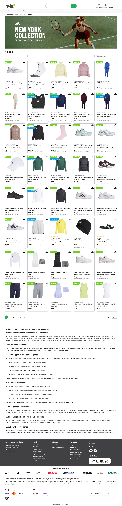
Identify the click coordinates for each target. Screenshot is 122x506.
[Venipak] (45, 494)
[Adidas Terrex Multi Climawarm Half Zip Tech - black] (61, 195)
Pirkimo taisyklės (74, 447)
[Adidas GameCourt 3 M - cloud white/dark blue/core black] (15, 226)
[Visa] (7, 494)
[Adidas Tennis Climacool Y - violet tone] (61, 290)
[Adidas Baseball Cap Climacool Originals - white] (15, 164)
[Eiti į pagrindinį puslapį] (10, 6)
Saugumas (73, 445)
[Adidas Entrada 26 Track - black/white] (38, 132)
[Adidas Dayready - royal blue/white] (107, 69)
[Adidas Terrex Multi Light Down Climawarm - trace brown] (15, 132)
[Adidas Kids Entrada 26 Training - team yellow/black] (61, 226)
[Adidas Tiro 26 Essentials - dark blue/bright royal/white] (107, 101)
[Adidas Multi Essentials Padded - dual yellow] (61, 69)
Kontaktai (54, 445)
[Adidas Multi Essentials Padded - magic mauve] (84, 69)
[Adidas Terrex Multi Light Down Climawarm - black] (84, 164)
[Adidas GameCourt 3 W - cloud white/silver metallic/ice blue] (107, 132)
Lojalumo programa (75, 454)
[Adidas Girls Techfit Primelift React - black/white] (38, 101)
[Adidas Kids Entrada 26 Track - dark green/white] (38, 164)
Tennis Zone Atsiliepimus (58, 447)
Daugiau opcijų (102, 56)
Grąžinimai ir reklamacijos (39, 454)
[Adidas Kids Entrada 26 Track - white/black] (38, 195)
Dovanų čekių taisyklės (76, 452)
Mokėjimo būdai (37, 451)
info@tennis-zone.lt (15, 447)
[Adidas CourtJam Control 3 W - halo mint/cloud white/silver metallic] (84, 132)
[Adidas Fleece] (84, 226)
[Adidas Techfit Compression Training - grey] (38, 290)
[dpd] (35, 494)
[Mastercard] (14, 494)
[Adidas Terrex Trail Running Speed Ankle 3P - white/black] (38, 69)
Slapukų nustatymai (91, 442)
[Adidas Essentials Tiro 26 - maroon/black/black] (84, 101)
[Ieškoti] (74, 6)
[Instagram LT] (95, 450)
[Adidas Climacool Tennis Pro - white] (38, 259)
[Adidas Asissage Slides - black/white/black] (107, 226)
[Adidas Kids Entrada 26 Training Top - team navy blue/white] (61, 101)
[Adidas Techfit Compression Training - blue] (15, 290)
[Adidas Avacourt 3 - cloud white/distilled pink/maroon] (84, 259)
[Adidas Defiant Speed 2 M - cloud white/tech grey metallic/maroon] (107, 195)
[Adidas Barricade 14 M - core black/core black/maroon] (15, 195)
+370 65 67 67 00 (16, 1)
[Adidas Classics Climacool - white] (38, 226)
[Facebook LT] (91, 450)
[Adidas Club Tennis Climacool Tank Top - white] (107, 290)
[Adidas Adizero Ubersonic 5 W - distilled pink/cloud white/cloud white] (107, 259)
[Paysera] (20, 494)
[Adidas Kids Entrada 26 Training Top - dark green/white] (61, 164)
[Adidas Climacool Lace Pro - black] (61, 259)
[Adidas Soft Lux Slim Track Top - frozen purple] (15, 259)
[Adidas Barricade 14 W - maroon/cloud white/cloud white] (107, 164)
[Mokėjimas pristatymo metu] (7, 499)
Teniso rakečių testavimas (39, 456)
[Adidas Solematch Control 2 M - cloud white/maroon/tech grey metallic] (84, 195)
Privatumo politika (75, 449)
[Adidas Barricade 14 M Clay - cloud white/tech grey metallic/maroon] (15, 69)
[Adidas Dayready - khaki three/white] (15, 101)
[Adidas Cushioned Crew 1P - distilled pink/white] (61, 132)
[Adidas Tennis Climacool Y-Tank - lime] (84, 290)
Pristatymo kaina (37, 449)
